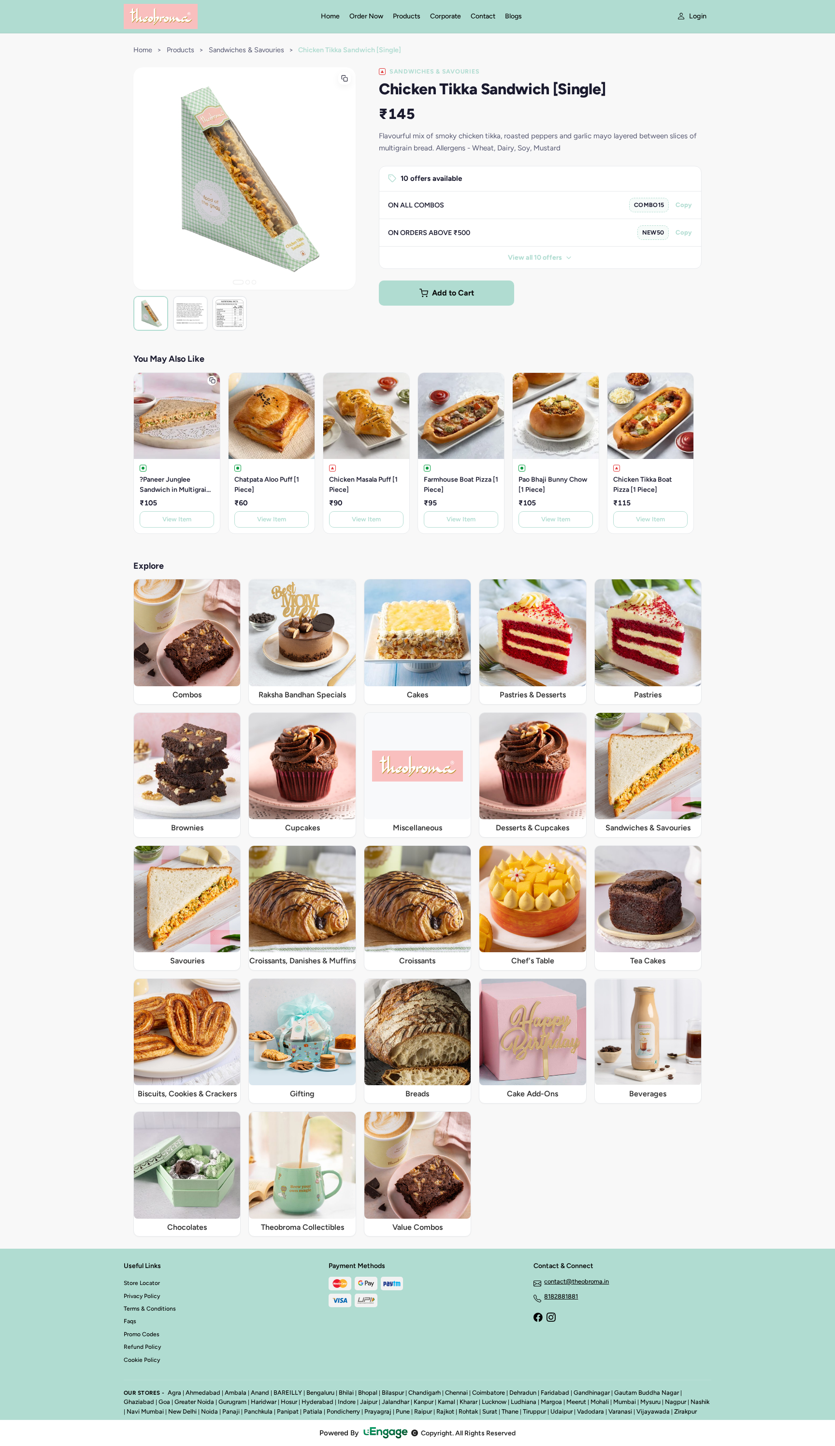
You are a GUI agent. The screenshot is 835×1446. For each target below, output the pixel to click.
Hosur (289, 1401)
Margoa (551, 1401)
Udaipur (561, 1411)
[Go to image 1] (238, 282)
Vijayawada (653, 1411)
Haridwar (263, 1401)
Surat (489, 1411)
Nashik (700, 1401)
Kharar (468, 1401)
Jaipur (368, 1401)
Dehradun (522, 1392)
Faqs (130, 1321)
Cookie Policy (142, 1360)
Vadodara (590, 1411)
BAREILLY (288, 1392)
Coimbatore (488, 1392)
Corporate (445, 16)
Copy (684, 204)
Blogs (513, 16)
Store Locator (142, 1283)
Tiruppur (534, 1411)
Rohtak (468, 1411)
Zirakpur (685, 1411)
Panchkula (258, 1411)
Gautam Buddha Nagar (646, 1392)
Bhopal (367, 1392)
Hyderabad (317, 1401)
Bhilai (346, 1392)
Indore (347, 1401)
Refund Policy (142, 1346)
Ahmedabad (203, 1392)
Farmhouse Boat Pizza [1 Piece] (461, 484)
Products (406, 16)
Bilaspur (393, 1392)
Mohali (599, 1401)
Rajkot (445, 1411)
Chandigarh (424, 1392)
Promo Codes (141, 1334)
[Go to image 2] (247, 282)
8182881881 (561, 1296)
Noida (209, 1411)
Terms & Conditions (150, 1308)
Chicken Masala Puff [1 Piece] (363, 484)
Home (330, 16)
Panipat (288, 1411)
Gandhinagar (592, 1392)
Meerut (576, 1401)
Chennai (456, 1392)
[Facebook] (537, 1318)
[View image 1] (150, 313)
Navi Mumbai (145, 1411)
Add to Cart (453, 292)
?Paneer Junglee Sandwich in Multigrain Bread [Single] (175, 485)
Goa (164, 1401)
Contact (483, 16)
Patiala (312, 1411)
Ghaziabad (139, 1401)
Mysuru (650, 1401)
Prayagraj (377, 1411)
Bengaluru (320, 1392)
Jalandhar (395, 1401)
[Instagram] (551, 1318)
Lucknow (494, 1401)
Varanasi (620, 1411)
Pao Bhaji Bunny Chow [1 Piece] (552, 484)
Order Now (366, 16)
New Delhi (182, 1411)
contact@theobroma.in (576, 1281)
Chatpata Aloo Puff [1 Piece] (266, 484)
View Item (176, 519)
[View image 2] (190, 313)
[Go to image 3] (254, 282)
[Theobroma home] (216, 16)
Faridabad (555, 1392)
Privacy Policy (142, 1296)
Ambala (235, 1392)
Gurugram (232, 1401)
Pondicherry (343, 1411)
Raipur (423, 1411)
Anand (260, 1392)
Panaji (231, 1411)
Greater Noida (194, 1401)
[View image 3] (229, 313)
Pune (403, 1411)
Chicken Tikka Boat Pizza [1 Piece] (642, 484)
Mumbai (624, 1401)
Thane (510, 1411)
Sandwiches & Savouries (246, 49)
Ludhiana (523, 1401)
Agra (174, 1392)
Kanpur (423, 1401)
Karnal (446, 1401)
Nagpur (675, 1401)
